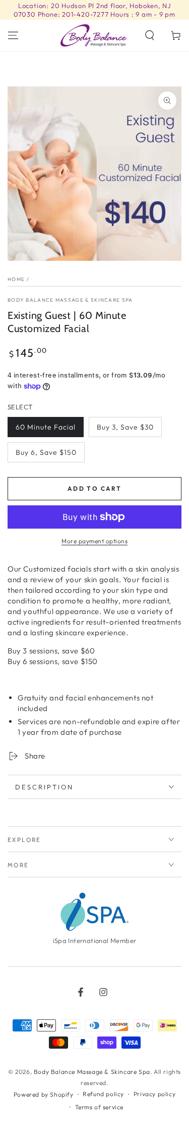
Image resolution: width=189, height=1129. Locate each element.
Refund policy (103, 1094)
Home (16, 279)
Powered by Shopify (44, 1094)
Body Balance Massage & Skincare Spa (70, 300)
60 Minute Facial (46, 427)
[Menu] (13, 35)
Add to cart (94, 488)
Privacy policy (154, 1094)
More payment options (94, 541)
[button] (150, 35)
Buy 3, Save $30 (125, 427)
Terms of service (99, 1107)
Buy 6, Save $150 (46, 452)
